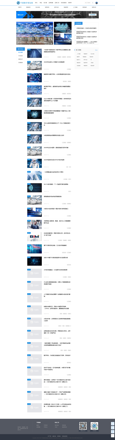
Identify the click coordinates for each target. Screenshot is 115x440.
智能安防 (78, 62)
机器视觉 (69, 142)
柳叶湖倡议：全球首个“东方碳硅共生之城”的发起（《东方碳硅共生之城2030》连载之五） (57, 381)
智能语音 (64, 105)
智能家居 (28, 7)
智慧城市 (85, 7)
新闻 (29, 61)
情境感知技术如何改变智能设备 (53, 196)
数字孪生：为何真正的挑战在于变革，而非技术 (57, 355)
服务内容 (54, 436)
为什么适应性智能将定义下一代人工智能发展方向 (57, 124)
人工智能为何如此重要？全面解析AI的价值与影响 (57, 295)
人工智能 (75, 7)
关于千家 (49, 436)
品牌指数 (51, 2)
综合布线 (38, 7)
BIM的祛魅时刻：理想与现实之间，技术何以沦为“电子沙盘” (57, 234)
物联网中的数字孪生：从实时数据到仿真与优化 (57, 74)
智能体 (69, 350)
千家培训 (45, 425)
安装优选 (64, 425)
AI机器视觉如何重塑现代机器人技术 (54, 135)
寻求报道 (113, 427)
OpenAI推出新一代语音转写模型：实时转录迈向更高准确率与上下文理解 (57, 99)
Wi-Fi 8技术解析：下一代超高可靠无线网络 (56, 184)
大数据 (92, 62)
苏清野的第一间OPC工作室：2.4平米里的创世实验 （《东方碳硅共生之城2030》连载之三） (57, 405)
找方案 (45, 2)
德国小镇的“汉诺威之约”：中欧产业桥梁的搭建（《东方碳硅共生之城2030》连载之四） (57, 393)
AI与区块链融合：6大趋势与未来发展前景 (55, 270)
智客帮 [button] (70, 2)
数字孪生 (64, 81)
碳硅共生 (65, 313)
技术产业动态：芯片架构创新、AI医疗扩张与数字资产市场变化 (57, 368)
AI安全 (69, 313)
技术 (29, 49)
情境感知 (69, 203)
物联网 (69, 81)
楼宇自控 (56, 7)
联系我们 (59, 436)
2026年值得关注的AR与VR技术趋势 (54, 160)
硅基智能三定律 (68, 325)
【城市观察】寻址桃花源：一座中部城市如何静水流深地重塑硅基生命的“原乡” (57, 344)
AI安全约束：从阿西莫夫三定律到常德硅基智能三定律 (57, 319)
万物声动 (69, 338)
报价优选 (57, 425)
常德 (61, 313)
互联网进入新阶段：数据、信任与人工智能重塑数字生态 (57, 222)
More (96, 50)
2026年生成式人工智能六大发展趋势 (54, 62)
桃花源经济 (60, 399)
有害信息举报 (64, 436)
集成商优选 (64, 427)
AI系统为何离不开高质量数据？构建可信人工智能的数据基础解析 (57, 112)
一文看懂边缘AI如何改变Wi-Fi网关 (53, 172)
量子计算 (64, 252)
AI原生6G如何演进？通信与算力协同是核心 (56, 208)
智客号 (19, 7)
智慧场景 (92, 65)
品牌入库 (57, 2)
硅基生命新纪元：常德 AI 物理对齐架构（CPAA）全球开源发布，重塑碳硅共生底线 (56, 307)
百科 (29, 281)
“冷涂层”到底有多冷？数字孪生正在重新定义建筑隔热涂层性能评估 (57, 51)
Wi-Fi (70, 179)
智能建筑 (64, 240)
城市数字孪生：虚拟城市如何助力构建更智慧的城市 (57, 87)
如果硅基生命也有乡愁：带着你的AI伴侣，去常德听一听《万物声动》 (57, 332)
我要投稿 (113, 431)
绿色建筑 (78, 65)
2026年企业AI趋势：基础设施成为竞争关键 (56, 147)
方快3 (56, 427)
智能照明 (66, 7)
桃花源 (64, 338)
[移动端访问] (112, 435)
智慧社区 (94, 7)
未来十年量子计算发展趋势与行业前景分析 (56, 257)
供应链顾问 (64, 2)
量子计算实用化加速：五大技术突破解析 (55, 245)
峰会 (41, 2)
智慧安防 (47, 7)
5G (91, 59)
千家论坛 (45, 427)
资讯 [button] (36, 2)
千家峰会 (113, 423)
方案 (29, 379)
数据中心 (78, 59)
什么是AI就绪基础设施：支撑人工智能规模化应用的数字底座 (57, 283)
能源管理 (85, 62)
